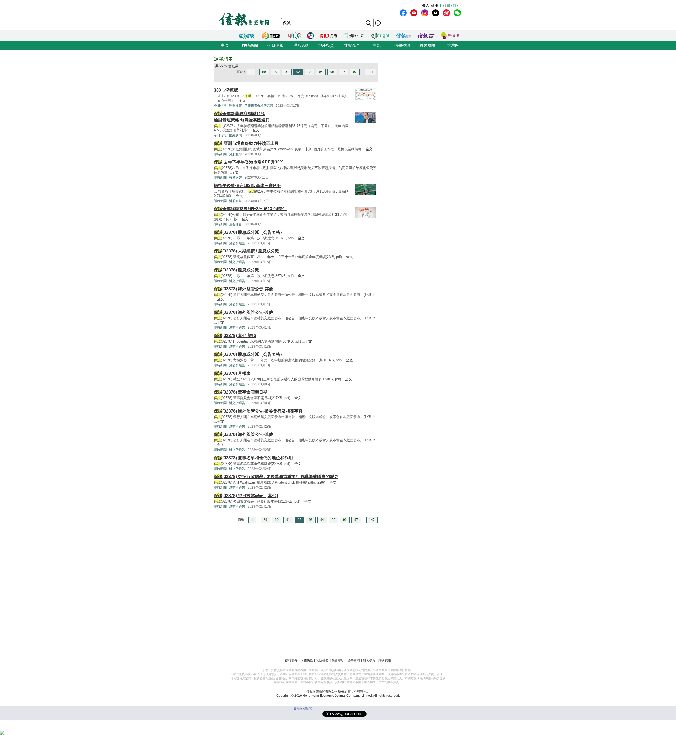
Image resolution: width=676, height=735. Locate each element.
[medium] (435, 12)
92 (298, 72)
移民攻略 (427, 45)
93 (309, 72)
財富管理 (351, 45)
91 (287, 72)
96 (343, 72)
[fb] (403, 12)
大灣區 (453, 45)
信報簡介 (291, 660)
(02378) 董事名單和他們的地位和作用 (253, 458)
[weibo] (446, 12)
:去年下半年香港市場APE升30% (248, 162)
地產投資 (326, 45)
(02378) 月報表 (232, 373)
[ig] (424, 12)
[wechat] (457, 12)
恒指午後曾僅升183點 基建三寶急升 (247, 185)
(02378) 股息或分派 (236, 270)
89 (264, 72)
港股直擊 (235, 154)
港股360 (301, 45)
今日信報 (275, 45)
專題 (377, 45)
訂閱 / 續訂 (451, 5)
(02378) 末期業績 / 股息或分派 (246, 251)
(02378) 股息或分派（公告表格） (249, 232)
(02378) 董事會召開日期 (240, 392)
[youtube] (413, 12)
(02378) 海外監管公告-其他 (243, 289)
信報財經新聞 (302, 708)
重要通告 (235, 224)
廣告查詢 (353, 660)
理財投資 (235, 105)
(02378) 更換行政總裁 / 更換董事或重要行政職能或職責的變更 (276, 476)
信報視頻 (402, 45)
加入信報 (369, 660)
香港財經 (235, 177)
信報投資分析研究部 (259, 105)
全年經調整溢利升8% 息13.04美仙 (250, 209)
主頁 (225, 45)
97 (355, 72)
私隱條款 (322, 660)
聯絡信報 (384, 660)
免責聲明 (338, 660)
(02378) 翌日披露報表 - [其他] (246, 495)
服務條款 (307, 660)
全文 (242, 100)
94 (321, 72)
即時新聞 (250, 45)
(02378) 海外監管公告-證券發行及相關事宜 (258, 411)
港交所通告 (237, 243)
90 (275, 72)
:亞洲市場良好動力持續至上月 (246, 143)
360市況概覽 (226, 90)
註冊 (434, 5)
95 (332, 72)
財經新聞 (235, 135)
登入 (425, 5)
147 (370, 72)
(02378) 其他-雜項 (235, 335)
